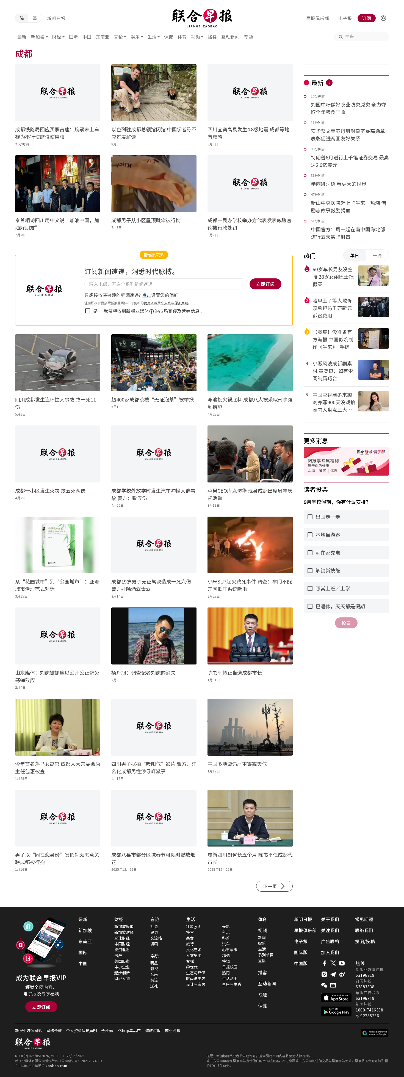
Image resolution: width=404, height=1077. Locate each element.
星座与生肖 (231, 984)
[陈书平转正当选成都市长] (250, 635)
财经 (56, 36)
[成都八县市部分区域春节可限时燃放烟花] (154, 818)
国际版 (301, 952)
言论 (118, 36)
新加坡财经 (124, 932)
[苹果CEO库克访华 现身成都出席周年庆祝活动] (250, 453)
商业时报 (172, 1030)
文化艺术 (193, 949)
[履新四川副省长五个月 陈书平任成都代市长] (250, 818)
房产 (118, 955)
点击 (146, 295)
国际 (73, 36)
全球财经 (122, 938)
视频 (195, 36)
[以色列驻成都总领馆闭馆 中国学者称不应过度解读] (154, 92)
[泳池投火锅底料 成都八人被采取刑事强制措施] (250, 362)
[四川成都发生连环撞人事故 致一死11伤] (57, 362)
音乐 (154, 974)
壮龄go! (193, 926)
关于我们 (330, 919)
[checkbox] (87, 311)
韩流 (154, 980)
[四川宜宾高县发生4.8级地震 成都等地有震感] (250, 92)
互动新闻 (230, 36)
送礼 (154, 986)
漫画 (154, 943)
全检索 (107, 1030)
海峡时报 (153, 1030)
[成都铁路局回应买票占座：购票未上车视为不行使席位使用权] (57, 92)
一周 (377, 255)
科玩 (226, 932)
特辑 (226, 961)
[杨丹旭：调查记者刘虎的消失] (154, 635)
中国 (87, 36)
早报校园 (229, 967)
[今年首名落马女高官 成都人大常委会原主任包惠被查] (57, 727)
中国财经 (122, 943)
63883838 (365, 986)
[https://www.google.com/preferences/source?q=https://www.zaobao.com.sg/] (375, 1033)
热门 (226, 972)
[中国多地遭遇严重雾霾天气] (250, 727)
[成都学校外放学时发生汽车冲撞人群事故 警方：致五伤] (154, 453)
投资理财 (122, 949)
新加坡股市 (124, 926)
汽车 (226, 943)
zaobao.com (56, 1065)
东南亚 (103, 36)
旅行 (190, 943)
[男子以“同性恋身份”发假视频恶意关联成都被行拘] (57, 818)
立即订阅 (41, 1006)
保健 (168, 36)
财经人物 (122, 978)
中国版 (301, 963)
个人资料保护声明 (174, 302)
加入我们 (330, 952)
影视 (154, 968)
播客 (212, 36)
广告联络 (330, 941)
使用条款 (150, 302)
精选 (226, 955)
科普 (226, 938)
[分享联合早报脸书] (324, 963)
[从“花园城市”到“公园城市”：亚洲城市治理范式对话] (57, 545)
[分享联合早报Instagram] (324, 974)
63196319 (365, 975)
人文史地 (193, 955)
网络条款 (54, 1030)
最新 (21, 36)
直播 (262, 960)
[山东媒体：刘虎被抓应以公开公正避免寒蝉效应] (57, 635)
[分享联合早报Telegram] (333, 974)
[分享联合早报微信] (324, 985)
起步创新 (122, 972)
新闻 (262, 937)
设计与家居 (195, 984)
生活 (151, 36)
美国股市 (122, 961)
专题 (248, 36)
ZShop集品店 (129, 1030)
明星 (154, 962)
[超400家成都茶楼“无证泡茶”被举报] (154, 362)
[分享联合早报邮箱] (333, 985)
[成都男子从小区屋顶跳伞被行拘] (154, 183)
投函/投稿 (365, 941)
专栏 (190, 961)
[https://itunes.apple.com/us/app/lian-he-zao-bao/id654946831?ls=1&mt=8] (336, 997)
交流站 (156, 938)
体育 (182, 36)
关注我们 (330, 930)
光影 (226, 926)
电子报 (345, 18)
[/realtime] (329, 82)
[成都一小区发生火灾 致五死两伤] (57, 453)
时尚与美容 (195, 978)
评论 (154, 932)
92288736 (369, 1015)
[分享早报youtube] (342, 963)
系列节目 (265, 954)
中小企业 (122, 967)
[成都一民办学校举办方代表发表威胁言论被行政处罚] (250, 183)
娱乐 (135, 36)
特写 (190, 932)
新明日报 (56, 18)
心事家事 (229, 949)
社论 (154, 926)
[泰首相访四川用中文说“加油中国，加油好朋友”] (57, 183)
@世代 (192, 967)
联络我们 (364, 930)
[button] (383, 18)
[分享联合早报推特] (333, 963)
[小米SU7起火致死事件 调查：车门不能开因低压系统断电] (250, 545)
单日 (354, 255)
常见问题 (364, 919)
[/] (202, 18)
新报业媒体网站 (28, 1030)
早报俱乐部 (317, 18)
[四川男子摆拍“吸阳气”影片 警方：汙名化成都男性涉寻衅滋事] (154, 727)
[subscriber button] (383, 18)
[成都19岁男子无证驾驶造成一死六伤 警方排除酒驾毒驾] (154, 545)
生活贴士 (229, 978)
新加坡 (38, 36)
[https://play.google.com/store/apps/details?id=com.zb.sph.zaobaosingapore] (336, 1011)
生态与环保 (195, 972)
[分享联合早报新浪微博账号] (342, 974)
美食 (190, 938)
